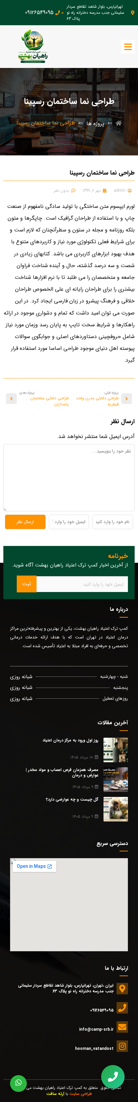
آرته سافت (55, 1094)
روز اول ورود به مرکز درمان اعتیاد (70, 740)
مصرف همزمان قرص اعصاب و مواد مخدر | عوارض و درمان (62, 773)
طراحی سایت (80, 1094)
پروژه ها (95, 123)
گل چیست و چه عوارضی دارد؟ (72, 799)
